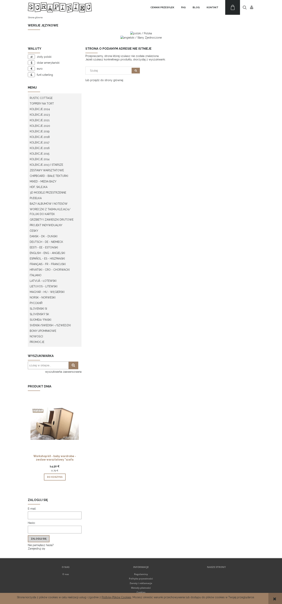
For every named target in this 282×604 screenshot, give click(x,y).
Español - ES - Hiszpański (47, 258)
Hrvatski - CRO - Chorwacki (50, 269)
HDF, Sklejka (38, 187)
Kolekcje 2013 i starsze (46, 164)
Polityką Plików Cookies (116, 597)
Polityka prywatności (141, 578)
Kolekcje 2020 (40, 125)
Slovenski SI (38, 308)
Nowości (36, 336)
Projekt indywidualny (46, 225)
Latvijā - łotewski (43, 280)
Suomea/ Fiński (40, 319)
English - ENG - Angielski (47, 253)
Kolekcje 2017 (39, 142)
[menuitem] (162, 7)
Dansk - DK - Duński (43, 236)
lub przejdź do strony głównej (104, 80)
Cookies (141, 592)
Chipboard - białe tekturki (49, 175)
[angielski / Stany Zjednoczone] (141, 37)
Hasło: (31, 522)
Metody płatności (141, 587)
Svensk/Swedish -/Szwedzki (50, 325)
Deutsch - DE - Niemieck (46, 241)
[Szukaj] (136, 70)
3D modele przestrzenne (48, 192)
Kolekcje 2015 (39, 153)
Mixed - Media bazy (43, 181)
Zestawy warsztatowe (47, 170)
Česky (34, 230)
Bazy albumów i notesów (49, 203)
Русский (36, 303)
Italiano (35, 275)
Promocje (37, 342)
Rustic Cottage (41, 98)
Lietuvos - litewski (43, 286)
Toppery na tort (42, 103)
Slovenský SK (39, 314)
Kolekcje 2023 (40, 114)
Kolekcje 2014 (39, 159)
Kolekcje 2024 (40, 109)
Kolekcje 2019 (39, 131)
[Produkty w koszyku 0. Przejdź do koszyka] (232, 7)
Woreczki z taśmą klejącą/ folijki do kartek (50, 212)
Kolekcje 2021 (39, 120)
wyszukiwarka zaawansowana (63, 371)
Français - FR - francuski (48, 264)
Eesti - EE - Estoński (44, 247)
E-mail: (32, 508)
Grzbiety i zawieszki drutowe (51, 219)
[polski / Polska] (141, 33)
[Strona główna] (60, 7)
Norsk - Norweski (42, 297)
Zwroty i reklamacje (141, 583)
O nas (65, 574)
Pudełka (36, 198)
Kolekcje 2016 (40, 148)
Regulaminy (141, 574)
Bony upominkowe (43, 330)
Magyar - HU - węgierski (47, 291)
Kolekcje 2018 (40, 136)
